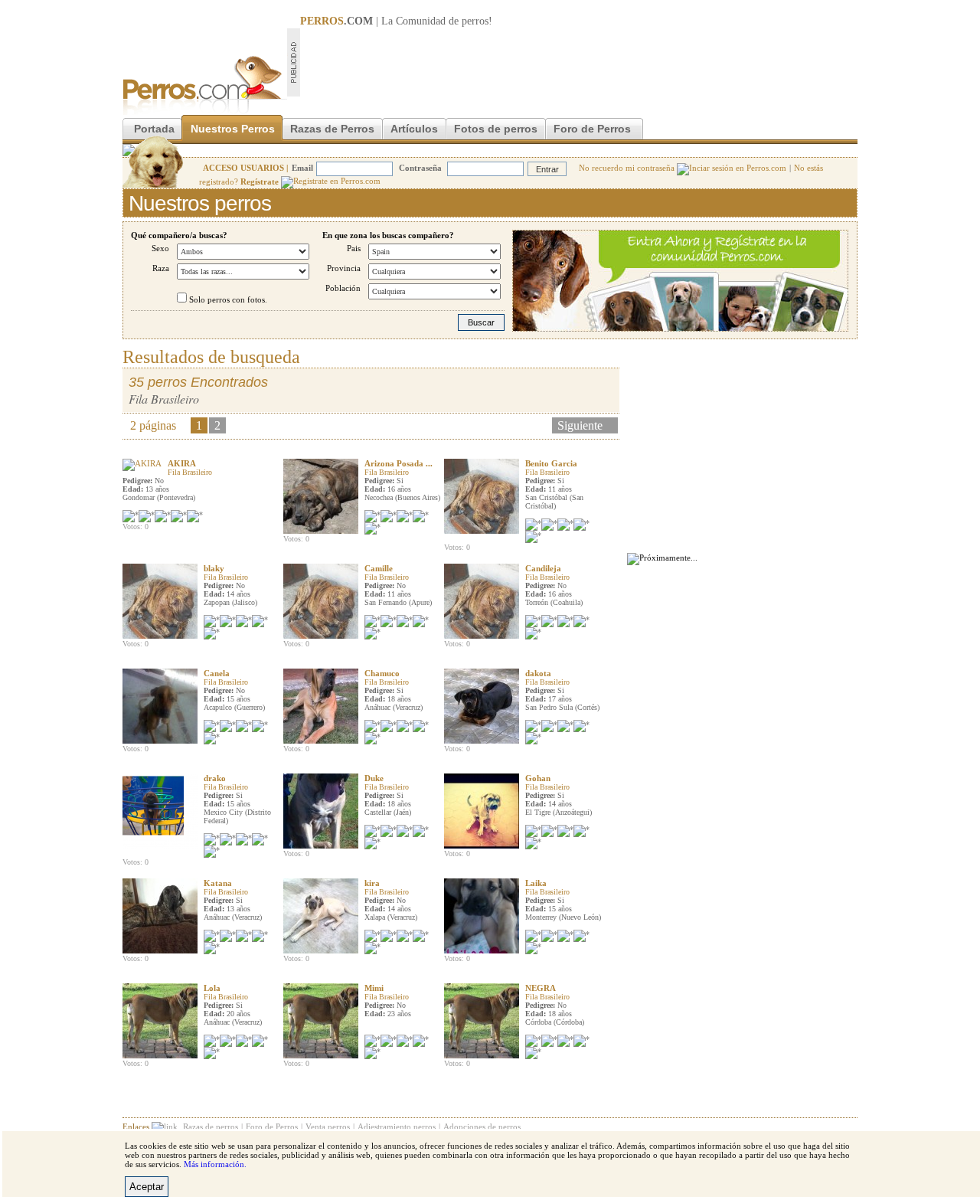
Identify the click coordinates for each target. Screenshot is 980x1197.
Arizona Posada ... (398, 463)
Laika (536, 883)
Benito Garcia (551, 463)
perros (475, 21)
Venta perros (327, 1126)
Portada (154, 129)
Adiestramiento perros (397, 1126)
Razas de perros (210, 1126)
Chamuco (382, 673)
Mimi (374, 988)
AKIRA (182, 463)
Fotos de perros (495, 129)
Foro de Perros (592, 129)
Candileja (543, 568)
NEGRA (540, 988)
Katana (218, 883)
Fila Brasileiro (190, 472)
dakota (538, 673)
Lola (212, 988)
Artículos (414, 129)
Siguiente (580, 425)
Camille (378, 568)
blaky (214, 568)
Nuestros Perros (233, 129)
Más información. (215, 1164)
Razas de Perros (332, 129)
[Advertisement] (579, 62)
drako (215, 778)
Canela (217, 673)
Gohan (537, 778)
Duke (374, 778)
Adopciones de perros (482, 1126)
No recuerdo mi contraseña (628, 167)
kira (372, 883)
